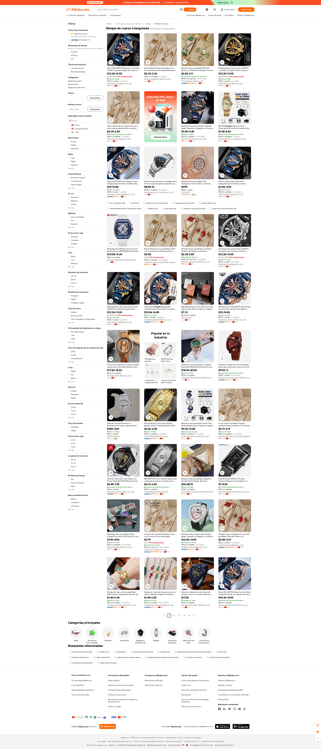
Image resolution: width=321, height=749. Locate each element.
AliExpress (125, 738)
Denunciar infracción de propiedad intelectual (194, 700)
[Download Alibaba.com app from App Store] (222, 726)
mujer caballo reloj (102, 657)
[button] (181, 9)
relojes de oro (104, 652)
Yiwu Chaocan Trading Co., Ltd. (119, 139)
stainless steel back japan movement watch (163, 657)
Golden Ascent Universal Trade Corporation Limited (160, 262)
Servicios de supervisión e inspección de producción (122, 700)
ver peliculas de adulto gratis (82, 663)
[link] (317, 725)
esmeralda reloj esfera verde (143, 652)
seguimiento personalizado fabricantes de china (194, 652)
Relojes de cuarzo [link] (162, 24)
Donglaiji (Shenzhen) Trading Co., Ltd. (195, 605)
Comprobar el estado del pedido (230, 690)
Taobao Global (170, 738)
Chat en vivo (186, 685)
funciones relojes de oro (80, 657)
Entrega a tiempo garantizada (119, 690)
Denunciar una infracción (191, 707)
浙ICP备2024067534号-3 (224, 745)
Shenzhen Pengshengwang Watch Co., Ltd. (234, 377)
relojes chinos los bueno (108, 663)
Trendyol (187, 738)
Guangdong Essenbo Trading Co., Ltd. (121, 260)
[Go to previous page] (164, 615)
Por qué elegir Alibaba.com (81, 680)
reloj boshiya (121, 652)
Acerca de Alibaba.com (81, 675)
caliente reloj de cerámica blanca (128, 657)
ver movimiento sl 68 (117, 203)
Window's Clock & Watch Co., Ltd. (194, 547)
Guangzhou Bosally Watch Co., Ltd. (157, 320)
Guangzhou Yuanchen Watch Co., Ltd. (233, 605)
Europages (197, 738)
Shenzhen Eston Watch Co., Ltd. (119, 547)
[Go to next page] (194, 615)
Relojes (148, 24)
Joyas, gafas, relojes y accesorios (128, 24)
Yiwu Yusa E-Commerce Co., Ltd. (194, 139)
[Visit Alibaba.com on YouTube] (239, 708)
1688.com (135, 738)
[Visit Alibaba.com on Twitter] (229, 708)
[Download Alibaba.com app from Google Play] (241, 726)
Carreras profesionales (80, 695)
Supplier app (176, 726)
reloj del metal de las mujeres (219, 657)
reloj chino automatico (194, 657)
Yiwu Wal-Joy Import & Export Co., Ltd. (121, 605)
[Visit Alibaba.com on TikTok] (244, 708)
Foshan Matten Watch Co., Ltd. (156, 436)
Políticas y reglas (114, 707)
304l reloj (135, 203)
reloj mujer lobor (170, 208)
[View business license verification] (183, 745)
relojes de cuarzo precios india (194, 208)
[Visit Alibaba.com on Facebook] (219, 708)
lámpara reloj (165, 652)
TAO (180, 738)
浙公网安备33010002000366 (201, 745)
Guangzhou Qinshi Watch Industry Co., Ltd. (197, 377)
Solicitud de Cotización (154, 685)
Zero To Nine (186, 318)
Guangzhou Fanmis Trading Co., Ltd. (232, 139)
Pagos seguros (114, 680)
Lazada (160, 738)
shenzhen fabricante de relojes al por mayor (125, 208)
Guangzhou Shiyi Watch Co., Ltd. (230, 545)
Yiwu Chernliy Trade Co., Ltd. (192, 81)
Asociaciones (223, 699)
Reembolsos (186, 695)
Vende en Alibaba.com (226, 680)
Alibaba (109, 24)
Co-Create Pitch (77, 685)
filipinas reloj (153, 208)
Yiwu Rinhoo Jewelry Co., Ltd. (155, 549)
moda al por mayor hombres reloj (224, 208)
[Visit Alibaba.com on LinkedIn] (224, 708)
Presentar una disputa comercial (194, 690)
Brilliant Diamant (113, 436)
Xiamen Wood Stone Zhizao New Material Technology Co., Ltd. (234, 436)
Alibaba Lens (83, 726)
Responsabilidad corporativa (82, 690)
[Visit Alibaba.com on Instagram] (234, 708)
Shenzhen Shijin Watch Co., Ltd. (119, 375)
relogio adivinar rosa (208, 203)
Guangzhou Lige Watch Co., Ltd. (119, 83)
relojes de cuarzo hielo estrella (157, 203)
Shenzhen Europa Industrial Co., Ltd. (195, 262)
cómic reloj (222, 652)
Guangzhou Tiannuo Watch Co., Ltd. (121, 194)
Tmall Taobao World (148, 738)
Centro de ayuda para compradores (195, 680)
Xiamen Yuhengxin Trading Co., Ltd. (157, 79)
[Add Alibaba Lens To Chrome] (107, 726)
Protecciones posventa (117, 695)
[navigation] (85, 320)
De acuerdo (95, 98)
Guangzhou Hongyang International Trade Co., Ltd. (197, 492)
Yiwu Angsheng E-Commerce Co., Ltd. (159, 192)
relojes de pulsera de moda (184, 203)
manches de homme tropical (82, 652)
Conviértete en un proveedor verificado (233, 695)
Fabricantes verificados (154, 680)
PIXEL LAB (185, 192)
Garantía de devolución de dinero (121, 685)
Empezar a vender (225, 685)
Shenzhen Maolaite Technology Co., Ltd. (233, 492)
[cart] (215, 10)
